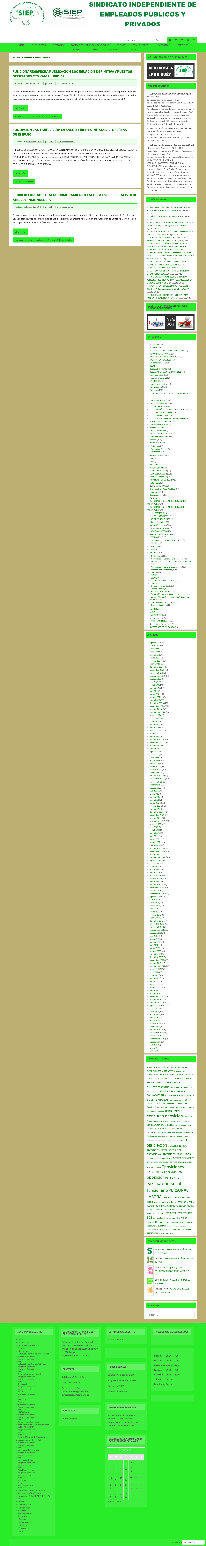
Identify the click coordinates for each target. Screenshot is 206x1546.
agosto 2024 (155, 715)
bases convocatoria (178, 1087)
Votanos (131, 49)
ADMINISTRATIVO (154, 1067)
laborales (161, 1136)
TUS (171, 1233)
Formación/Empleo (23, 240)
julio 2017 (154, 972)
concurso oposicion (165, 1115)
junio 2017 (154, 975)
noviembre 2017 (157, 960)
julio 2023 (154, 754)
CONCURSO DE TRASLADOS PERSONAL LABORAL (171, 394)
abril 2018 (154, 945)
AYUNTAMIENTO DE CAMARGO (167, 1075)
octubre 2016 (155, 999)
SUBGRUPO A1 (189, 1222)
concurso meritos (157, 400)
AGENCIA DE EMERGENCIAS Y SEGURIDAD (167, 350)
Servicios (22, 1348)
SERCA (152, 612)
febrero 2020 (156, 878)
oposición (154, 492)
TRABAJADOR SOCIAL (173, 1230)
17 (131, 1478)
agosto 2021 (155, 824)
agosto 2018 (155, 933)
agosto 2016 (155, 1005)
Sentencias (155, 452)
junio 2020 (154, 866)
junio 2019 (154, 902)
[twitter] (176, 40)
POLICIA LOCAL (170, 1197)
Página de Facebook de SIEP (122, 1380)
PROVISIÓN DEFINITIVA (159, 528)
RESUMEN (154, 543)
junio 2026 (154, 648)
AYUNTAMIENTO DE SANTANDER (164, 356)
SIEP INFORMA (156, 615)
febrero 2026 (156, 661)
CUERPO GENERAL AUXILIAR (157, 1129)
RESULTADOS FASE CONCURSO (179, 1213)
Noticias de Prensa (158, 449)
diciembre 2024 (157, 703)
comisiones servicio (158, 384)
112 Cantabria (156, 556)
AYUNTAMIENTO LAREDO (161, 360)
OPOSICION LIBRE (175, 1172)
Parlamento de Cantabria (161, 591)
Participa (182, 45)
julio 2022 (154, 791)
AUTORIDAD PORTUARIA (160, 354)
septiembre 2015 (157, 1038)
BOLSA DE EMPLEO (171, 1095)
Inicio (21, 45)
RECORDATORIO (156, 537)
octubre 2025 (156, 673)
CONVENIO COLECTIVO (159, 415)
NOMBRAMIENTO (157, 486)
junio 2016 (154, 1011)
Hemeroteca (163, 45)
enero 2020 (155, 881)
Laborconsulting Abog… (167, 1267)
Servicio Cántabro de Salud (60, 240)
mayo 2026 (155, 651)
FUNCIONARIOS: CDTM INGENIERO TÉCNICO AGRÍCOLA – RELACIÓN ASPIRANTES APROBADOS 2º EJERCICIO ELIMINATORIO (169, 280)
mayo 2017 (154, 978)
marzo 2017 (155, 984)
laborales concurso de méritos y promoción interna (166, 1141)
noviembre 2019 (157, 887)
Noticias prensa (24, 1513)
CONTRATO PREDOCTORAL (161, 412)
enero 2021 (155, 845)
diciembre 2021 (156, 812)
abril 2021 (154, 836)
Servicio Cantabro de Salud (165, 1218)
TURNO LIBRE (164, 1233)
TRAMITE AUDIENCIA (158, 621)
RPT (151, 549)
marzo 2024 (155, 730)
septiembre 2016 (157, 1002)
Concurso (154, 390)
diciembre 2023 (157, 739)
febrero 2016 (155, 1023)
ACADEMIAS (155, 344)
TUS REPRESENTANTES (27, 1345)
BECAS (152, 366)
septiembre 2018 (157, 930)
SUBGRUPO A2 (152, 1226)
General (153, 439)
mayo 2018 (155, 942)
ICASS (152, 461)
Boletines (155, 446)
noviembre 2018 (157, 924)
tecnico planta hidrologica (178, 1226)
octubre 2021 (156, 818)
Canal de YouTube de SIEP (121, 1374)
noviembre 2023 (157, 742)
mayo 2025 (155, 688)
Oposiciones (155, 495)
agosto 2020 (155, 860)
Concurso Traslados (158, 403)
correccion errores (158, 424)
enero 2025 (155, 700)
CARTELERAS (155, 381)
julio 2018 (154, 936)
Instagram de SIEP (117, 1391)
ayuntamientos (157, 363)
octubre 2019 (155, 890)
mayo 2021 (155, 833)
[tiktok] (194, 40)
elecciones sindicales (159, 427)
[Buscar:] (143, 40)
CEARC (157, 1104)
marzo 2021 (155, 839)
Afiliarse (114, 49)
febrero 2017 (155, 987)
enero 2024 (155, 736)
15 (121, 1478)
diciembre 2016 (156, 993)
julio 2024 (154, 718)
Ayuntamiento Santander (161, 570)
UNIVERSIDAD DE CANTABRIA (162, 627)
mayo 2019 (155, 905)
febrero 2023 (156, 769)
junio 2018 (154, 939)
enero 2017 (154, 990)
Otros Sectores (157, 589)
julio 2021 (154, 827)
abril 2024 (154, 727)
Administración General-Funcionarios (31, 116)
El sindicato (39, 45)
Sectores (58, 45)
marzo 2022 (155, 803)
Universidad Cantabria (159, 624)
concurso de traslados (155, 1111)
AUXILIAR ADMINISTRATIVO (160, 1071)
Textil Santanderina (159, 605)
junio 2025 (154, 685)
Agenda (121, 45)
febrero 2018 (155, 951)
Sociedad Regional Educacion (163, 602)
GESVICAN (155, 578)
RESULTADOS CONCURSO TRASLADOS (166, 540)
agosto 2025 (155, 679)
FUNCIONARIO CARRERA (165, 1132)
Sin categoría (155, 618)
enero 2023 (155, 772)
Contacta (96, 49)
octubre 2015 (155, 1035)
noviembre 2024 (157, 706)
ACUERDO (154, 347)
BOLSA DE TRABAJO (158, 369)
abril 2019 (154, 908)
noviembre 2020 (157, 851)
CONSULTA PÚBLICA (158, 406)
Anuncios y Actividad (26, 1369)
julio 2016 (154, 1008)
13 (111, 1478)
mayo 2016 (155, 1014)
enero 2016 (155, 1026)
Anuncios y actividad (26, 1359)
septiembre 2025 (157, 676)
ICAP (151, 458)
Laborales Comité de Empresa (177, 1136)
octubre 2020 (156, 854)
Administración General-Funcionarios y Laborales (171, 561)
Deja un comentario (66, 83)
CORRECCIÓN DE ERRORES (160, 1124)
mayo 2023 (155, 760)
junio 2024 (154, 721)
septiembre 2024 (158, 712)
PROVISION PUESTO (158, 531)
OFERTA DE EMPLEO (183, 1158)
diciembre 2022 (157, 775)
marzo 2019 (155, 911)
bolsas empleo (156, 375)
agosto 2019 (155, 896)
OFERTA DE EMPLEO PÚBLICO (162, 489)
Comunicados (140, 45)
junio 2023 (154, 757)
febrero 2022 (156, 806)
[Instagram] (188, 40)
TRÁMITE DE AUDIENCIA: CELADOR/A (165, 216)
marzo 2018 (155, 948)
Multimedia (76, 49)
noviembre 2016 (157, 996)
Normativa (22, 1361)
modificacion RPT (153, 1158)
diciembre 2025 (157, 667)
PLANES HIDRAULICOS (159, 516)
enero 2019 (155, 918)
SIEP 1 (51, 83)
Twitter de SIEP (116, 1386)
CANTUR (154, 572)
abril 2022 (154, 800)
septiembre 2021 (157, 821)
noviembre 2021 (157, 815)
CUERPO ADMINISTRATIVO (184, 1125)
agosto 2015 (155, 1042)
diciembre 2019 (156, 884)
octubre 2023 (156, 745)
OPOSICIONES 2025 (157, 1171)
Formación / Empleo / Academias (90, 45)
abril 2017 (154, 981)
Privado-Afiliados (157, 522)
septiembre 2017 (157, 966)
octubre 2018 (155, 927)
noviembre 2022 (157, 778)
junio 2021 (154, 830)
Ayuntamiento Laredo (27, 1460)
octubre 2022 (156, 782)
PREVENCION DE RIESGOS (161, 519)
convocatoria (162, 1121)
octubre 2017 (155, 963)
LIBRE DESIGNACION (158, 474)
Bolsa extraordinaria (176, 1100)
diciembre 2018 (156, 921)
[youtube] (182, 40)
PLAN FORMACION (157, 513)
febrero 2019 (155, 915)
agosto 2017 (155, 969)
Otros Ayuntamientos (160, 586)
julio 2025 (154, 682)
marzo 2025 (155, 694)
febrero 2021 (155, 842)
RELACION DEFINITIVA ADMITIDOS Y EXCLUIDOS (167, 1206)
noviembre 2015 (157, 1032)
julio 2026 (154, 645)
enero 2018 (155, 954)
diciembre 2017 (156, 957)
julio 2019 (154, 899)
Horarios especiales (158, 455)
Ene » (118, 1501)
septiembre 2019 (157, 893)
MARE (153, 583)
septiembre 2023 (157, 748)
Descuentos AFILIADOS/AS (29, 1493)
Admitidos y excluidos (175, 1067)
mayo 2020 (155, 869)
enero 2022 (155, 809)
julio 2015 (154, 1045)
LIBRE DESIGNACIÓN (158, 470)
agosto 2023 (155, 751)
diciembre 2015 (156, 1029)
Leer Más (20, 108)
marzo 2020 (155, 875)
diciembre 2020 (157, 848)
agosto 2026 (155, 642)
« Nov (111, 1501)
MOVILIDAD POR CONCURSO (162, 480)
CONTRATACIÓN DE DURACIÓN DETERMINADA (169, 409)
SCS (149, 1217)
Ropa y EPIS (155, 546)
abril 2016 (154, 1017)
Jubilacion (154, 464)
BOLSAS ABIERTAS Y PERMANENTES (165, 372)
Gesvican (22, 1480)
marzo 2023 (155, 766)
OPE (159, 1167)
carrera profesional (158, 378)
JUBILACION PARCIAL (158, 468)
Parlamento (23, 1384)
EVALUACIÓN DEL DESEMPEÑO (163, 433)
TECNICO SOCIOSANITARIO (156, 1230)
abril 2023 (154, 763)
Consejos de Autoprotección (29, 1422)
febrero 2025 (155, 697)
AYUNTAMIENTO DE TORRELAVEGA (163, 1082)
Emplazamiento (157, 430)
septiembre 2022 (158, 785)
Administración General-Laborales (165, 567)
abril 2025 (154, 691)
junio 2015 (154, 1048)
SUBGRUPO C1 (163, 1226)
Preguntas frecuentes (26, 1356)
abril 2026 (154, 655)
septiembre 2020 (158, 857)
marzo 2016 (155, 1020)
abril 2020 (154, 872)
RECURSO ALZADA (186, 1202)
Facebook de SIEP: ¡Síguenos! (171, 1331)
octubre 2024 (156, 709)
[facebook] (170, 40)
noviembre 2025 (157, 670)
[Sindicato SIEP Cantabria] (103, 27)
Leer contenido (69, 1418)
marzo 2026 (155, 658)
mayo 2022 (155, 797)
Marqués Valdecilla (158, 476)
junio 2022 (154, 794)
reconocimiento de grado (161, 534)
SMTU (181, 1222)
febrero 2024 (156, 733)
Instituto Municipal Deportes (163, 580)
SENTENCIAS (155, 609)
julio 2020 (154, 863)
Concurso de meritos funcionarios (178, 1107)
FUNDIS (18, 181)
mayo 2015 (154, 1051)
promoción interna (158, 525)
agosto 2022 (155, 788)
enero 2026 (155, 664)
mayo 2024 (155, 724)
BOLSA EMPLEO (157, 1099)
